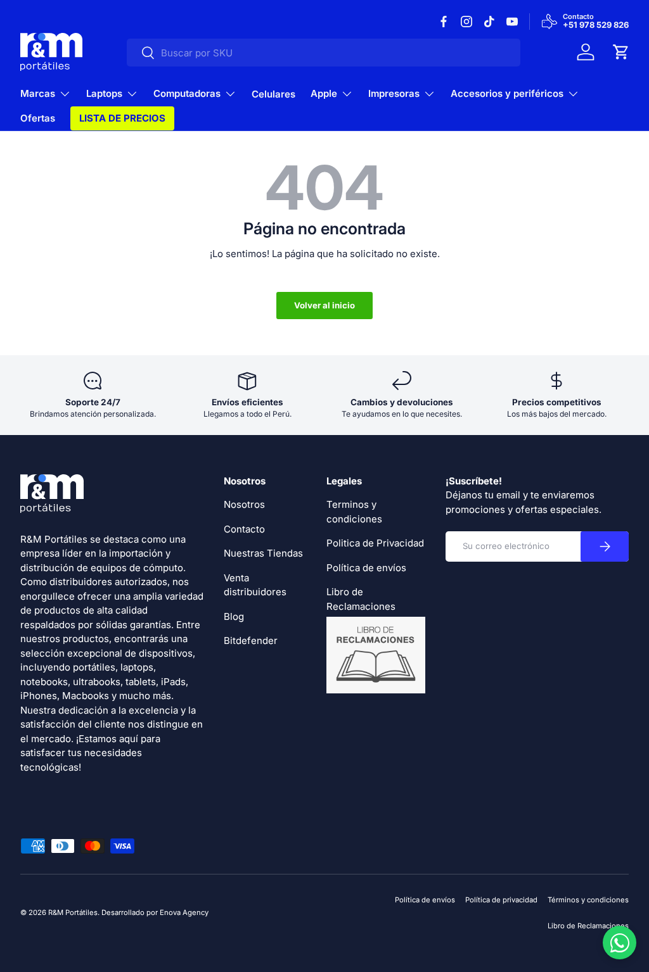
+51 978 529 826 (596, 25)
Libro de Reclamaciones (588, 925)
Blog (234, 616)
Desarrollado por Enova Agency (155, 912)
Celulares (273, 94)
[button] (621, 52)
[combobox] (323, 52)
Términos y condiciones (588, 899)
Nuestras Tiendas (263, 553)
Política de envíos (366, 568)
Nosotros (244, 504)
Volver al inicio (324, 305)
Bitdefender (251, 640)
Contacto (244, 529)
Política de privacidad (501, 899)
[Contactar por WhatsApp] (619, 942)
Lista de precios (122, 118)
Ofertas (37, 118)
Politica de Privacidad (375, 543)
